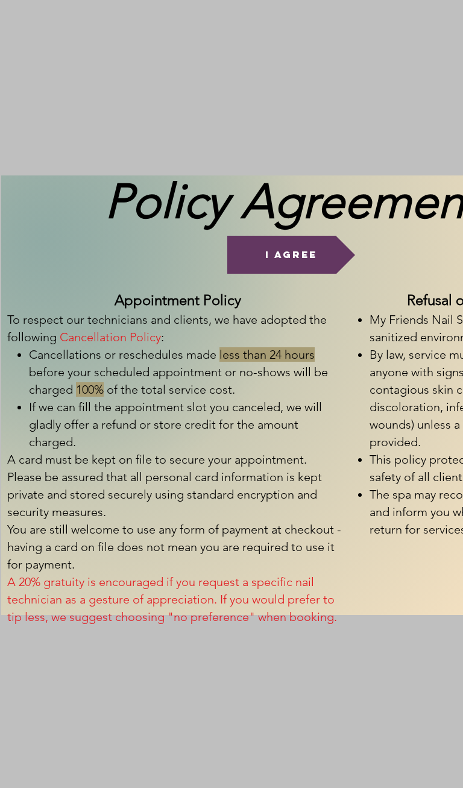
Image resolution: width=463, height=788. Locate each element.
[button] (291, 255)
